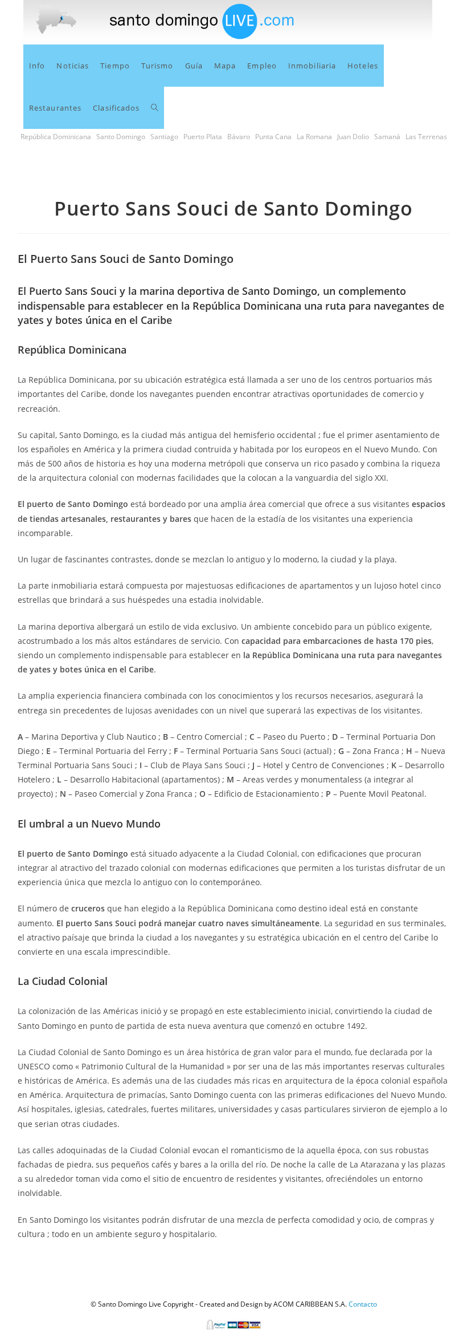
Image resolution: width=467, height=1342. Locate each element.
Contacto (363, 1304)
